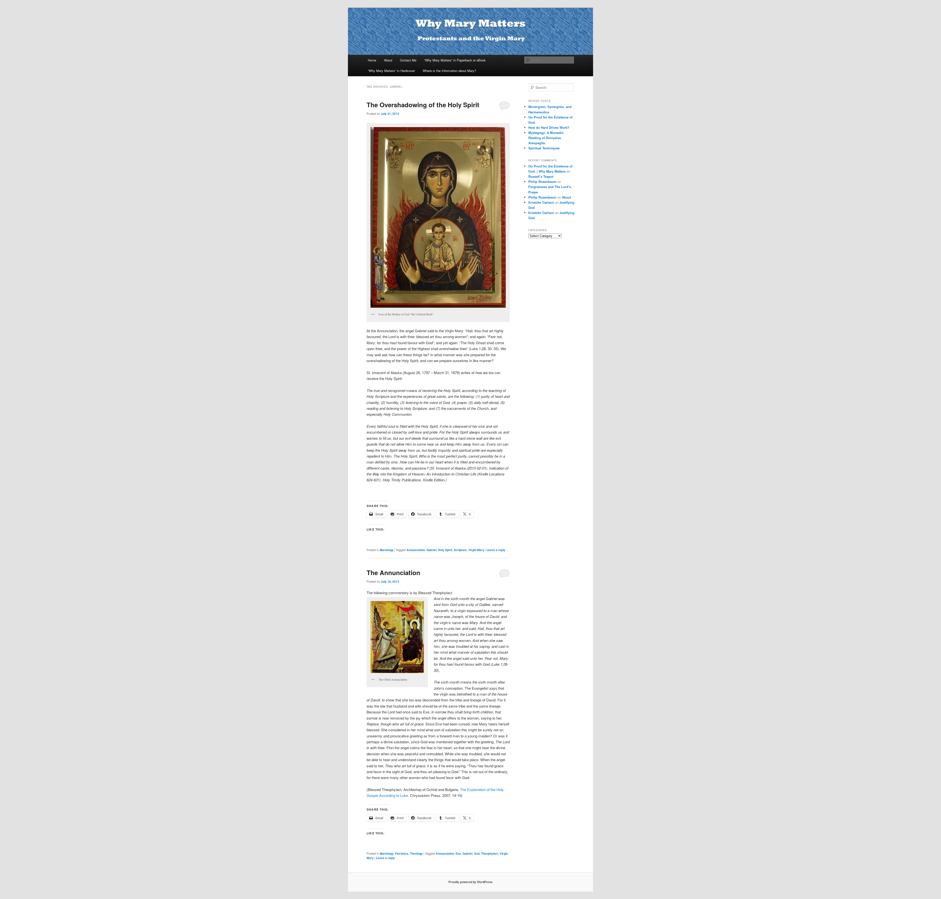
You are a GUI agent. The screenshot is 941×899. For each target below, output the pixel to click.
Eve (458, 853)
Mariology (387, 550)
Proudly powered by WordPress (470, 882)
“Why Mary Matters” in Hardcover (391, 70)
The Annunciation (393, 572)
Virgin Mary (476, 550)
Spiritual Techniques (544, 148)
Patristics (402, 853)
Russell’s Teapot (540, 176)
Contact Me (408, 60)
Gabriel (431, 550)
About (388, 60)
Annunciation (416, 550)
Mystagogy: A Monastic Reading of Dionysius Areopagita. (546, 137)
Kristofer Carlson (541, 202)
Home (372, 60)
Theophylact (489, 853)
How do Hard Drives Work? (548, 127)
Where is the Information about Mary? (449, 70)
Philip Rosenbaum (542, 181)
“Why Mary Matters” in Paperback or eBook (455, 60)
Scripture (460, 550)
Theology (416, 853)
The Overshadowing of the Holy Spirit (423, 104)
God (477, 853)
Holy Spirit (445, 550)
